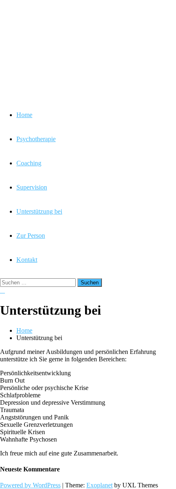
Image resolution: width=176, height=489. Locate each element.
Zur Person (30, 235)
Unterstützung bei (39, 211)
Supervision (31, 187)
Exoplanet (99, 485)
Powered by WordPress (30, 485)
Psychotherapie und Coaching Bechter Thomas (74, 51)
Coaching (28, 163)
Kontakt (26, 259)
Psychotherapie (36, 138)
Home (24, 114)
